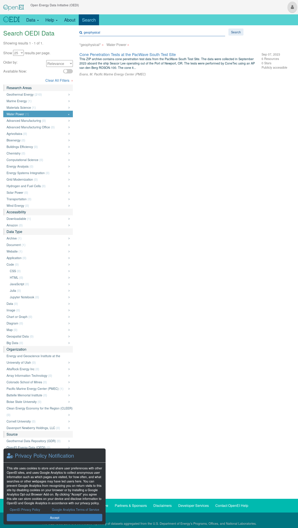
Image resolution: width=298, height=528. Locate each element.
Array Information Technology (37, 375)
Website (37, 251)
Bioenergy (37, 140)
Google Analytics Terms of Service (75, 509)
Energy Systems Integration (37, 173)
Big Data (37, 343)
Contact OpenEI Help (231, 505)
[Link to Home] (11, 19)
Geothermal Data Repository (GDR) (37, 441)
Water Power (38, 114)
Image (37, 310)
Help (50, 20)
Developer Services (193, 505)
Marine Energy (37, 101)
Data (31, 20)
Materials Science (37, 107)
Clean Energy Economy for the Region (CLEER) (40, 411)
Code (37, 264)
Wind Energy (37, 205)
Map (37, 330)
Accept (54, 517)
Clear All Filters (59, 80)
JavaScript (38, 284)
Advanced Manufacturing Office (37, 127)
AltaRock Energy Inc (37, 369)
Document (37, 245)
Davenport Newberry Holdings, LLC (37, 428)
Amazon (37, 225)
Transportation (37, 199)
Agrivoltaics (37, 133)
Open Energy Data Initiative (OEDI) (55, 5)
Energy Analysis (37, 166)
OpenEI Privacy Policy (25, 509)
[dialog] (54, 486)
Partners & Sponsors (131, 505)
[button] (292, 7)
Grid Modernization (37, 179)
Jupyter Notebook (38, 297)
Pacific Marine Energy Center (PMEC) (37, 388)
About (69, 20)
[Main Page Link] (13, 5)
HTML (38, 277)
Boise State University (37, 401)
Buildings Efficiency (37, 146)
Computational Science (37, 160)
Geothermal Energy (37, 94)
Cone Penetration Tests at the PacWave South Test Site (127, 54)
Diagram (37, 323)
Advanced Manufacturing (37, 120)
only (64, 94)
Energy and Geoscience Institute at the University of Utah (37, 359)
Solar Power (37, 192)
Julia (38, 290)
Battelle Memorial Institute (37, 395)
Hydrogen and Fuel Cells (37, 186)
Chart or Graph (37, 316)
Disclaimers (162, 505)
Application (37, 258)
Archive (37, 238)
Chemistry (37, 153)
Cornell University (37, 421)
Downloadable (37, 218)
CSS (38, 271)
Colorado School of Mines (37, 382)
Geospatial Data (37, 336)
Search (89, 20)
